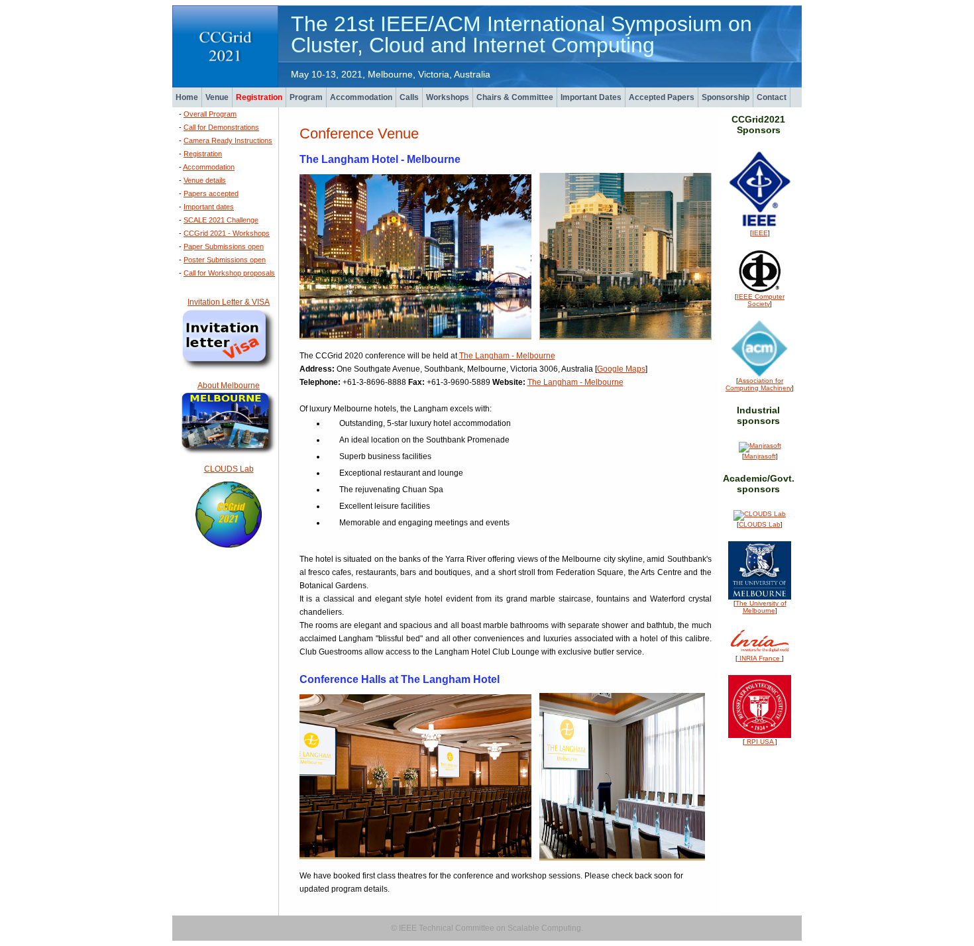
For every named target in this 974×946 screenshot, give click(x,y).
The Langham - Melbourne (507, 355)
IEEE (760, 232)
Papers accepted (211, 193)
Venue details (205, 180)
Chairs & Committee (514, 97)
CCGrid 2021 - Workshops (227, 233)
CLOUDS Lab (229, 469)
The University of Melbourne (760, 607)
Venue (217, 97)
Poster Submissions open (225, 260)
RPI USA (760, 741)
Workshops (447, 97)
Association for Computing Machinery (759, 384)
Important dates (209, 207)
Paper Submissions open (224, 246)
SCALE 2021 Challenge (221, 220)
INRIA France (759, 658)
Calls (409, 97)
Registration (259, 97)
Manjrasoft (760, 456)
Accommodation (361, 97)
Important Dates (591, 97)
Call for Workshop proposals (229, 273)
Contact (771, 97)
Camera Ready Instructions (228, 140)
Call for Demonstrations (221, 127)
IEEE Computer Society (761, 300)
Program (306, 97)
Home (187, 97)
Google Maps (621, 369)
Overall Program (210, 114)
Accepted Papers (661, 97)
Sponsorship (725, 97)
